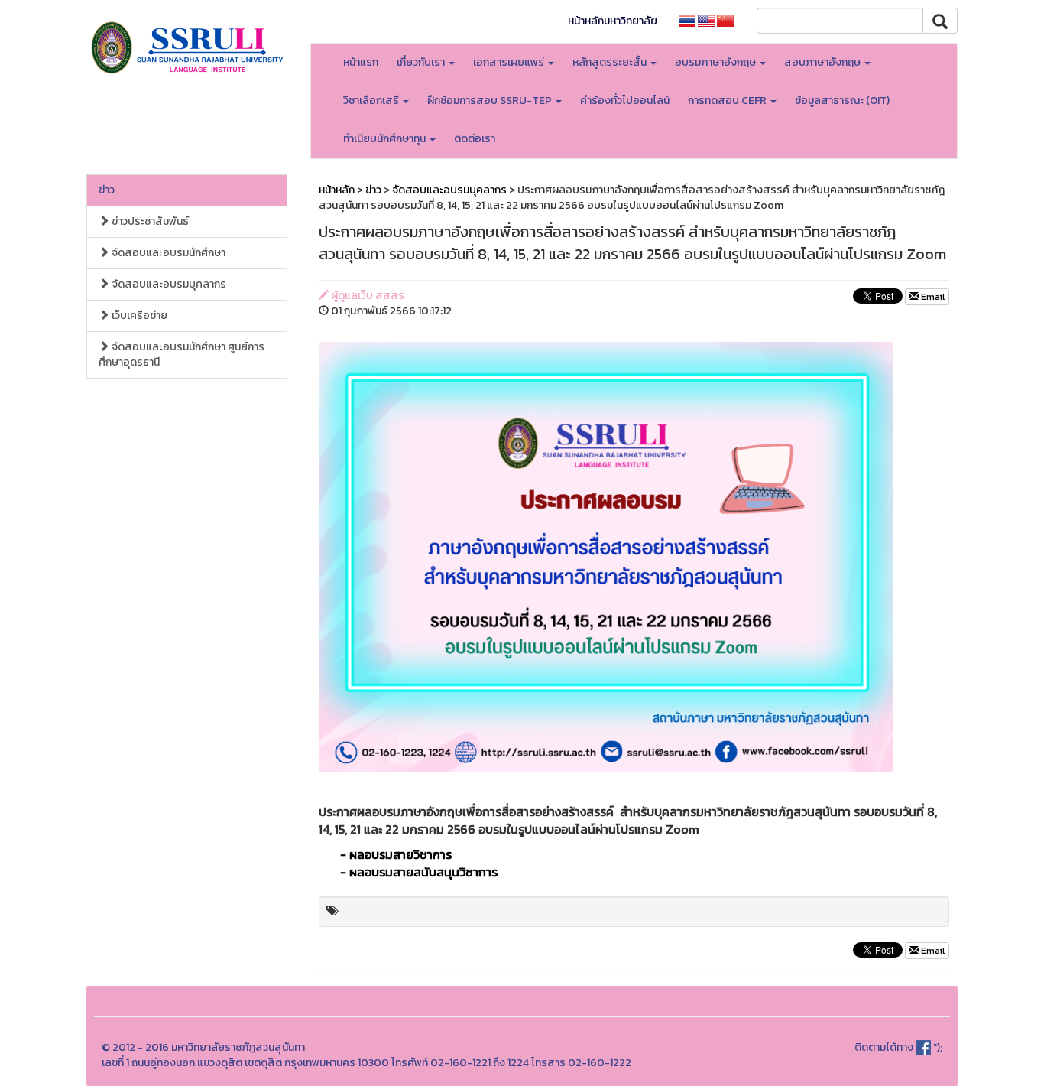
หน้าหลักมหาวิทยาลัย (612, 21)
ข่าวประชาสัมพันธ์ (149, 221)
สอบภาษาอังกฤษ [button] (823, 62)
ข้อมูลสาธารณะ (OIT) (842, 101)
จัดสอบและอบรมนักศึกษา (167, 253)
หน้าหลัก (337, 190)
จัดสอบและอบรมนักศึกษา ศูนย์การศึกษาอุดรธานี (181, 354)
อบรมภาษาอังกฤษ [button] (716, 62)
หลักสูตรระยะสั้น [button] (610, 62)
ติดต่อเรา (474, 139)
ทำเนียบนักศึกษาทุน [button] (385, 139)
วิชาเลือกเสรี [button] (372, 101)
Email (932, 297)
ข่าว (107, 190)
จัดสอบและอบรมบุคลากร (167, 284)
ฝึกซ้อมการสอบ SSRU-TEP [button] (490, 101)
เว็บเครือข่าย (138, 315)
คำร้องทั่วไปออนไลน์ (625, 101)
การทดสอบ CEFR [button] (728, 101)
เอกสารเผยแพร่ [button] (509, 62)
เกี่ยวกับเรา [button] (422, 62)
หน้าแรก (360, 62)
